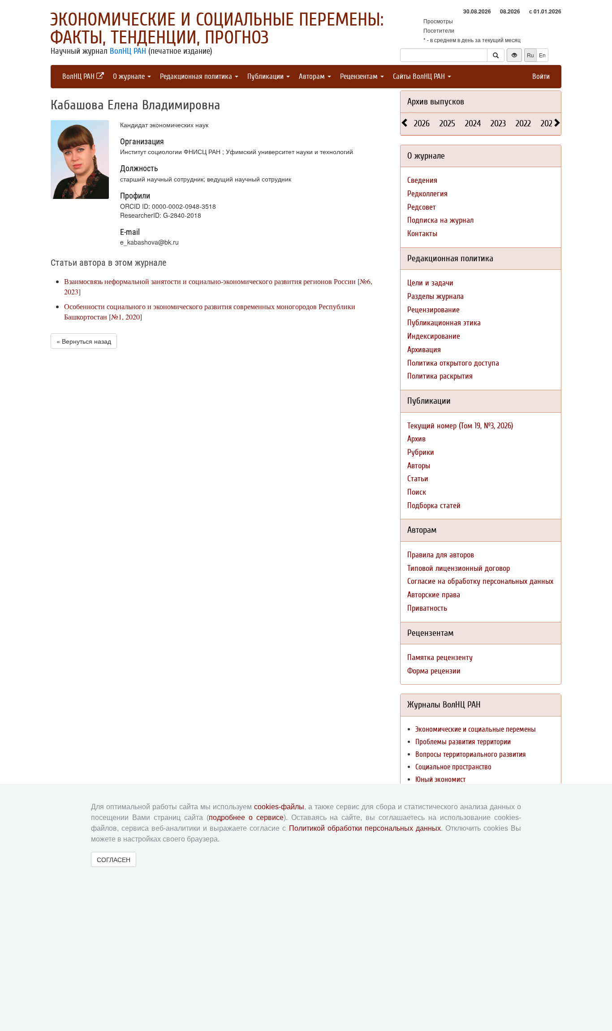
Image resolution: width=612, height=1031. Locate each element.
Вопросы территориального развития (470, 754)
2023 (498, 123)
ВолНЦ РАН (128, 51)
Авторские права (433, 595)
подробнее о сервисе (246, 817)
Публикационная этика (444, 323)
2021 (548, 123)
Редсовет (421, 207)
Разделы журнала (435, 296)
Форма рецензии (434, 671)
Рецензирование (433, 310)
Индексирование (433, 336)
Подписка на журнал (440, 220)
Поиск (416, 492)
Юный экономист (440, 779)
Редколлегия (427, 193)
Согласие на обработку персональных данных (480, 581)
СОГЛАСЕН (113, 859)
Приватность (427, 608)
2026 (422, 123)
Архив (416, 439)
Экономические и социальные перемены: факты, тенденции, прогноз (217, 28)
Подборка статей (434, 505)
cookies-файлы (279, 807)
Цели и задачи (430, 283)
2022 (523, 123)
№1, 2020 (125, 316)
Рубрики (420, 452)
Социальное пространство (453, 767)
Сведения (422, 180)
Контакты (422, 233)
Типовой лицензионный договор (458, 568)
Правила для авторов (440, 555)
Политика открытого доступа (453, 363)
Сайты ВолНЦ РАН (420, 76)
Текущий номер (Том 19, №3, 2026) (460, 426)
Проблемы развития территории (463, 742)
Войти (541, 76)
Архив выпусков (435, 101)
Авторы (418, 465)
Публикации (266, 76)
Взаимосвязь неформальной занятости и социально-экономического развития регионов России (210, 281)
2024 (473, 123)
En (542, 55)
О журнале (130, 76)
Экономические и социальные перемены (475, 729)
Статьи (417, 478)
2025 (447, 123)
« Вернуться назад (83, 340)
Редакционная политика (197, 76)
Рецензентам (359, 76)
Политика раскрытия (440, 376)
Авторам (313, 76)
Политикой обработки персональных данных (365, 828)
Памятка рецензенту (440, 657)
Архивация (424, 349)
